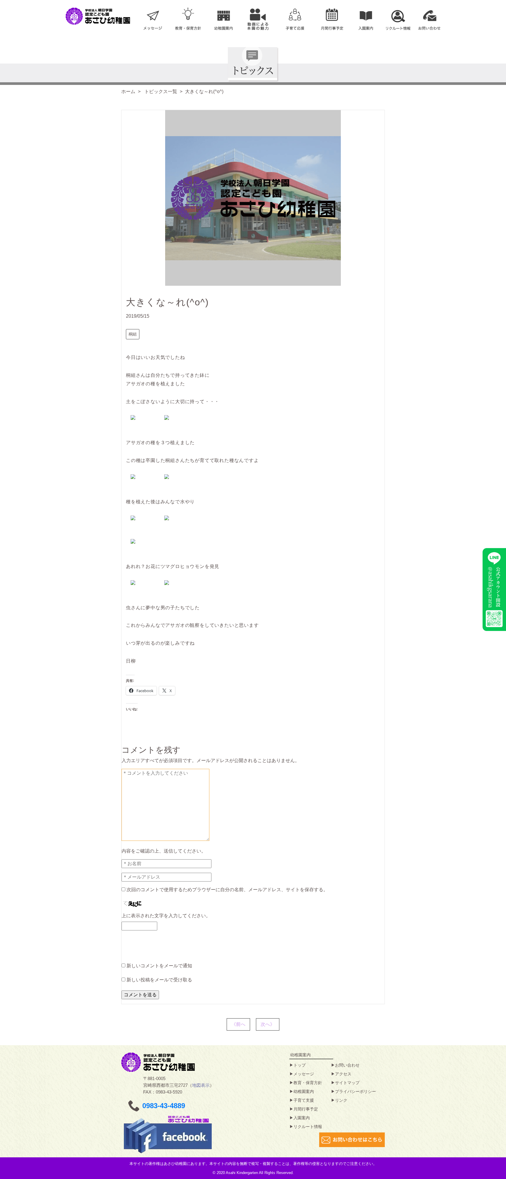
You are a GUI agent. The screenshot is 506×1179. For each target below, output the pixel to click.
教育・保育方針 (307, 1082)
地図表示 (201, 1085)
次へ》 (268, 1024)
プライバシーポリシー (355, 1091)
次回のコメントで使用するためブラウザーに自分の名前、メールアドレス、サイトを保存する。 (227, 889)
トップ (299, 1065)
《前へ (238, 1024)
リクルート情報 (307, 1126)
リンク (341, 1100)
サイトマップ (347, 1082)
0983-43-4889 (163, 1106)
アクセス (343, 1074)
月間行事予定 (305, 1109)
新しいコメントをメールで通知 (159, 965)
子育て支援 (303, 1100)
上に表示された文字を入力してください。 (166, 915)
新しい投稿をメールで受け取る (159, 979)
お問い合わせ (347, 1065)
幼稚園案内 (303, 1091)
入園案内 (301, 1117)
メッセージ (303, 1074)
